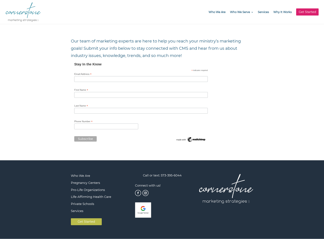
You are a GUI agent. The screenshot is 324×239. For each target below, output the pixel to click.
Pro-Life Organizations (88, 190)
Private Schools (82, 204)
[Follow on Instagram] (145, 193)
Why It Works (282, 12)
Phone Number (83, 121)
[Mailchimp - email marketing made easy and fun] (191, 141)
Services (263, 12)
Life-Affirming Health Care (91, 197)
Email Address (82, 74)
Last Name (81, 105)
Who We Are (217, 12)
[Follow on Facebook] (138, 193)
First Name (81, 90)
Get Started (86, 221)
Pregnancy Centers (85, 183)
